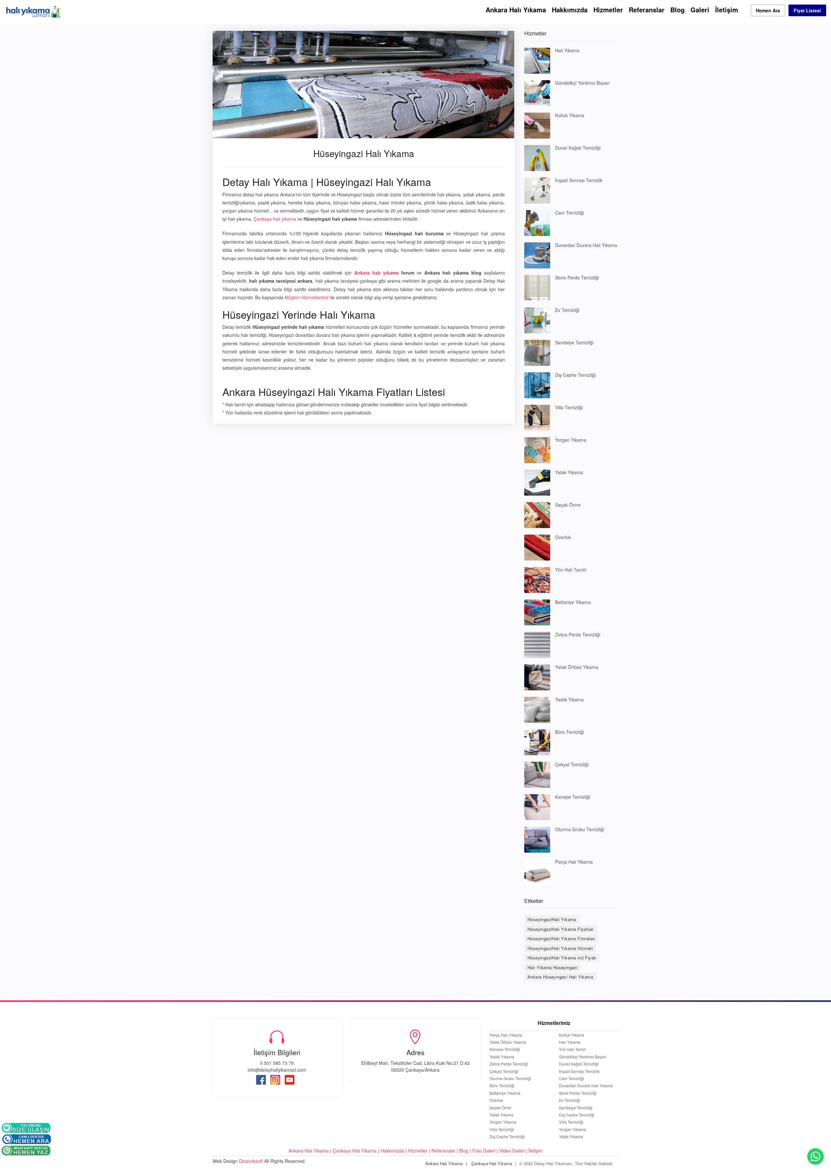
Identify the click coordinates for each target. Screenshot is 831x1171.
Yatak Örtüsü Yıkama (576, 667)
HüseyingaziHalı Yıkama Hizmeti (560, 948)
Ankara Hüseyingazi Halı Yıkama (560, 977)
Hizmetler (608, 9)
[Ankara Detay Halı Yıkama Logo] (33, 11)
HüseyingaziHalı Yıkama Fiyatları (560, 929)
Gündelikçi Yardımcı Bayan (582, 83)
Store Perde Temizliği (577, 277)
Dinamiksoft (251, 1161)
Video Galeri (512, 1150)
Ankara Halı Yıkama (516, 9)
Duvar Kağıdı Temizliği (578, 147)
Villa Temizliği (569, 407)
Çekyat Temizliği (572, 764)
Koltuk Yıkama (569, 115)
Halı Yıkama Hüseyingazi (552, 967)
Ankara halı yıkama (376, 272)
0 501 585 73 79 (277, 1063)
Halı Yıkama (567, 50)
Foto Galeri (483, 1150)
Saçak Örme (568, 504)
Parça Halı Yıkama (574, 861)
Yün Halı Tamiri (570, 569)
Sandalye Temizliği (574, 342)
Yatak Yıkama (569, 472)
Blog (677, 9)
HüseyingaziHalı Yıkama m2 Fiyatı (561, 958)
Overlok (563, 537)
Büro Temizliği (569, 732)
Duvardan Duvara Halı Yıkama (586, 245)
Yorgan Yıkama (570, 440)
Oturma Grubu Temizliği (579, 829)
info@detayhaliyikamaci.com (277, 1069)
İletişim (726, 9)
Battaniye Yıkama (573, 602)
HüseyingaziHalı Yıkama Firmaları (561, 938)
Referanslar (646, 9)
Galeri (699, 9)
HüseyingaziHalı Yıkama (551, 919)
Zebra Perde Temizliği (577, 634)
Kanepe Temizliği (572, 797)
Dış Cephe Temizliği (575, 375)
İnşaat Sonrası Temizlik (578, 180)
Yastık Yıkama (569, 699)
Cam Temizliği (569, 212)
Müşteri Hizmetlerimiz (307, 297)
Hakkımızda (570, 9)
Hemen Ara (768, 10)
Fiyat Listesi (807, 10)
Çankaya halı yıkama (275, 219)
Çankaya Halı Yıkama (355, 1150)
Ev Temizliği (567, 310)
